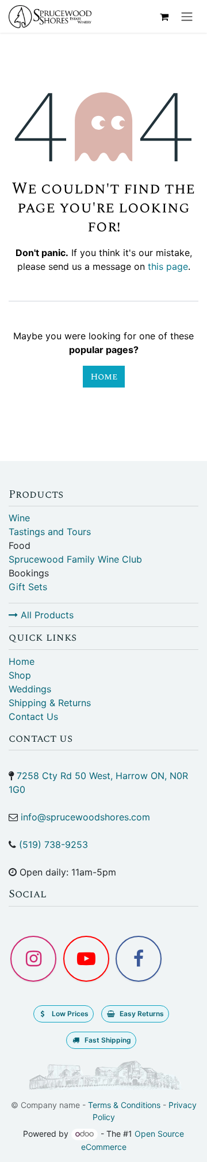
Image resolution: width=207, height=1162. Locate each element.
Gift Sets (28, 586)
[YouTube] (86, 959)
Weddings (30, 689)
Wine (19, 518)
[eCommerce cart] (163, 16)
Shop (20, 675)
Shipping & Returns (50, 702)
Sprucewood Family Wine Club (75, 559)
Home (103, 377)
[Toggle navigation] (186, 16)
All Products (46, 615)
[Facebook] (139, 959)
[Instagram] (33, 959)
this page (168, 266)
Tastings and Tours (50, 531)
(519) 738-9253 (53, 844)
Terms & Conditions (124, 1105)
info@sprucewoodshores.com (85, 817)
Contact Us (33, 716)
